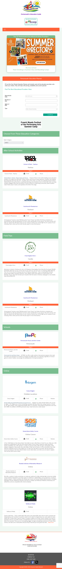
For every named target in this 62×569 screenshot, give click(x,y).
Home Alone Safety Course (30, 431)
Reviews (53, 398)
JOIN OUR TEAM (31, 559)
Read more (51, 522)
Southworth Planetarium (30, 206)
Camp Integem (30, 391)
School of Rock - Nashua (30, 164)
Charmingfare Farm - (30, 255)
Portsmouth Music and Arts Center (30, 340)
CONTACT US (31, 557)
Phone (41, 173)
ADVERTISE (31, 554)
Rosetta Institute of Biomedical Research (30, 463)
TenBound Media (30, 504)
